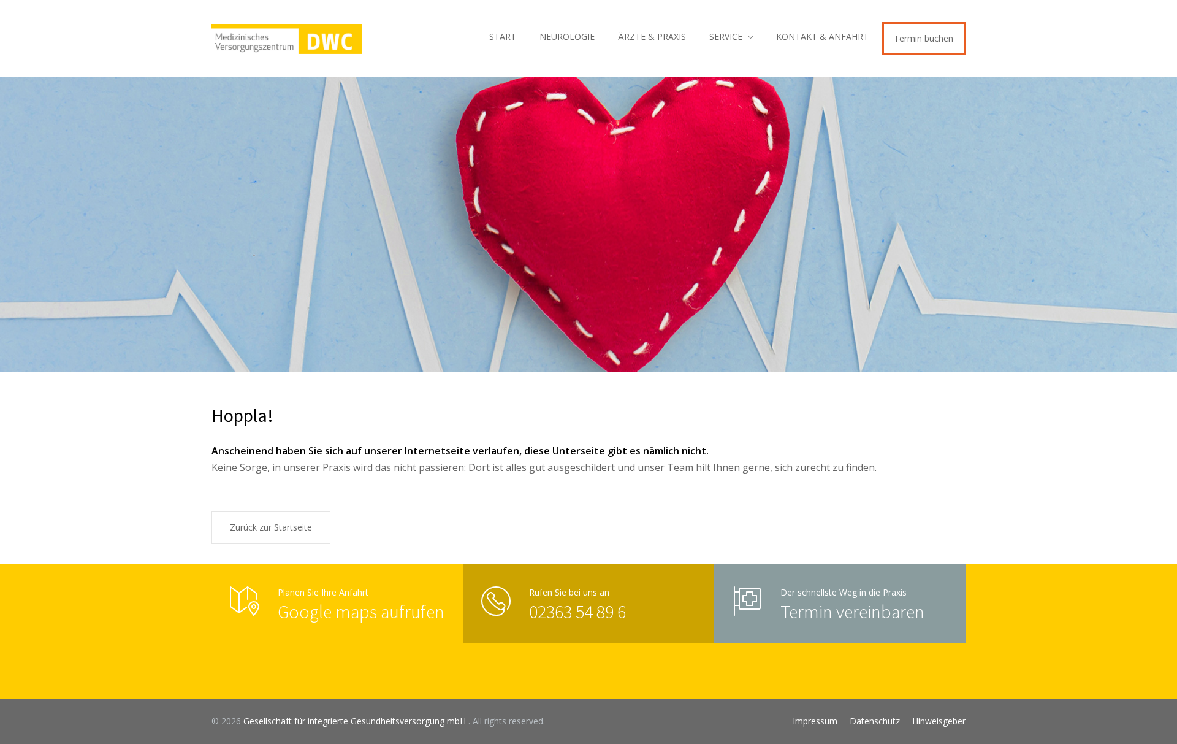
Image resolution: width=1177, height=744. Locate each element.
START (502, 36)
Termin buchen (923, 38)
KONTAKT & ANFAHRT (822, 36)
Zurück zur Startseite (271, 527)
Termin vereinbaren (852, 611)
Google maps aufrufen (361, 611)
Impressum (815, 721)
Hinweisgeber (939, 721)
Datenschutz (875, 721)
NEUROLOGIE (567, 36)
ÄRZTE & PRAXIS (652, 36)
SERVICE (725, 36)
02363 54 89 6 (577, 611)
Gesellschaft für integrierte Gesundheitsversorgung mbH (355, 721)
